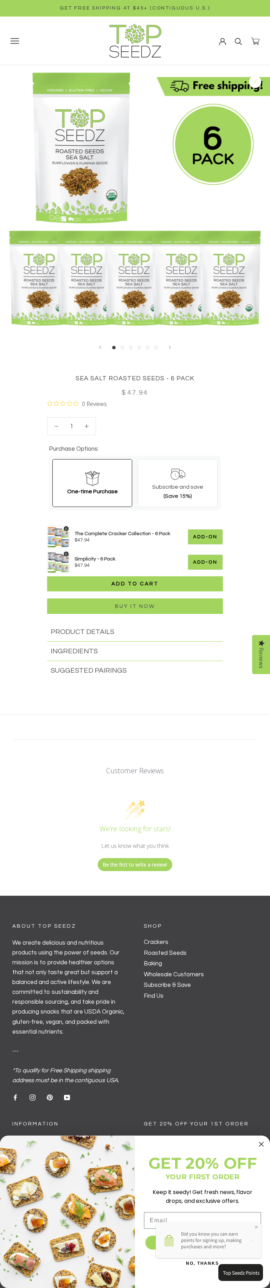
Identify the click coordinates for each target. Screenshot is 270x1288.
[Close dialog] (261, 1144)
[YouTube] (67, 1097)
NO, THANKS (202, 1263)
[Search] (238, 41)
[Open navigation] (15, 41)
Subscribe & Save (167, 985)
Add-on (205, 536)
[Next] (170, 347)
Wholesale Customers (174, 974)
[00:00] (135, 200)
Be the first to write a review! (135, 864)
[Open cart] (255, 41)
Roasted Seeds (165, 953)
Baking (153, 963)
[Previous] (100, 347)
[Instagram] (33, 1097)
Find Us (153, 996)
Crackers (156, 942)
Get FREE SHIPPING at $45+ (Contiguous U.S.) (135, 8)
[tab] (135, 631)
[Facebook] (15, 1097)
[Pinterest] (50, 1097)
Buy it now (135, 606)
